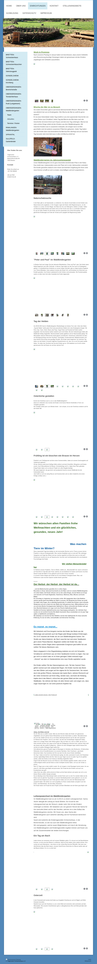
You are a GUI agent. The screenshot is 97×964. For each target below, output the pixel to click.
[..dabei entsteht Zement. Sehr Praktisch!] (61, 709)
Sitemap (18, 959)
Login (89, 959)
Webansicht (88, 961)
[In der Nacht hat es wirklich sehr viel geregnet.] (36, 727)
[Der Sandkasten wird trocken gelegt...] (42, 726)
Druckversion (12, 959)
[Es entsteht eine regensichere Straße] (52, 726)
